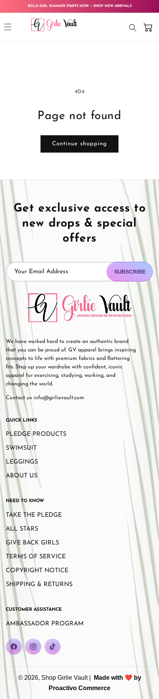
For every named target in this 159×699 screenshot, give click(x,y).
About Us (21, 476)
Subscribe (129, 272)
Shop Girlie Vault (64, 677)
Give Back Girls (32, 543)
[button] (7, 27)
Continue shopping (79, 144)
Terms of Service (36, 557)
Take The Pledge (34, 515)
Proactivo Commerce (79, 688)
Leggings (22, 462)
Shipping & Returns (39, 584)
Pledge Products (36, 434)
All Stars (22, 529)
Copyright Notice (37, 571)
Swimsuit (21, 448)
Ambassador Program (45, 624)
